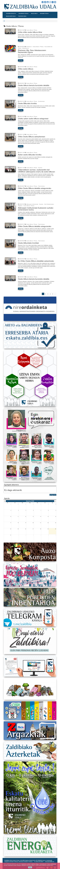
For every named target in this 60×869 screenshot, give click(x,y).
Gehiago (21, 40)
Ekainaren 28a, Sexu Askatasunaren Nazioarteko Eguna (32, 51)
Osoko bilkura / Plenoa (31, 30)
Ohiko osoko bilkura (25, 68)
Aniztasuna (29, 46)
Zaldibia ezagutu (10, 13)
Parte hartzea (41, 186)
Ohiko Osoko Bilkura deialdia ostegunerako (34, 188)
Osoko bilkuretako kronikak (28, 243)
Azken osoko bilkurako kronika (29, 154)
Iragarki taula (44, 13)
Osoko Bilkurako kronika (27, 103)
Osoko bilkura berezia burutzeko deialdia (33, 85)
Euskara (40, 167)
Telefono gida (22, 16)
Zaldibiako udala (23, 13)
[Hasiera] (4, 21)
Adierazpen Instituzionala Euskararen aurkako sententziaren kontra (35, 208)
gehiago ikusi (53, 495)
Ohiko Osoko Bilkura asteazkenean (31, 136)
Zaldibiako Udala (8, 2)
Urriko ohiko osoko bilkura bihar (30, 32)
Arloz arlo (34, 13)
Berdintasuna (25, 48)
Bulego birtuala (10, 16)
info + (55, 865)
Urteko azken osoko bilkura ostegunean (33, 118)
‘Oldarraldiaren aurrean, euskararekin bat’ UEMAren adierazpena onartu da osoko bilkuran (36, 170)
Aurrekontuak (41, 101)
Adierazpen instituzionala (32, 204)
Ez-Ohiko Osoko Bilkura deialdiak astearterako (36, 261)
